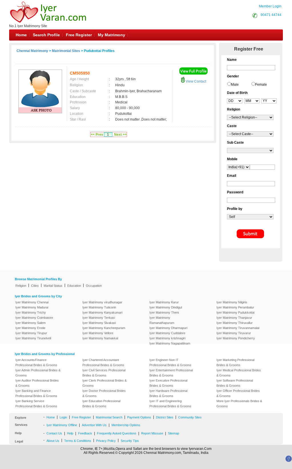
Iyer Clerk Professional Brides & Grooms (104, 383)
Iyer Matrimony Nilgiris (231, 302)
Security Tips (130, 440)
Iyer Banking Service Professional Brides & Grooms (36, 403)
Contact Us (54, 433)
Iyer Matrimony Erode (30, 328)
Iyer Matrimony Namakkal (100, 338)
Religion (20, 285)
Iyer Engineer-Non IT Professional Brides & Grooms (170, 362)
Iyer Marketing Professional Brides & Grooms (235, 362)
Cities (35, 285)
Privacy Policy (106, 440)
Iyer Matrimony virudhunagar (102, 302)
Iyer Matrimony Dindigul (165, 307)
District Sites (164, 417)
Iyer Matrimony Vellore (97, 333)
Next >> (120, 135)
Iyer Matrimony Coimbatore (34, 317)
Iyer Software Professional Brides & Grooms (234, 383)
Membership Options (125, 425)
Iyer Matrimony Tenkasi (98, 317)
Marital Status (53, 285)
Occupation (94, 285)
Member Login (270, 6)
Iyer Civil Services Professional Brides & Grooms (103, 372)
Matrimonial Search (109, 417)
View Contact (195, 81)
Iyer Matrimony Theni (164, 312)
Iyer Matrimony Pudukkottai (235, 312)
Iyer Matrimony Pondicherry (235, 338)
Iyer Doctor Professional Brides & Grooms (104, 393)
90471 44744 (271, 15)
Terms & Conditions (77, 440)
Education (74, 285)
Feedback (85, 433)
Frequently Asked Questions (116, 433)
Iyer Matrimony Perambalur (235, 307)
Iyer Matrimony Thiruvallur (234, 322)
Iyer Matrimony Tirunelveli (33, 338)
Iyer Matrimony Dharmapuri (168, 328)
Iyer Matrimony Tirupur (31, 333)
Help (70, 433)
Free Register (79, 35)
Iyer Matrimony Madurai (31, 307)
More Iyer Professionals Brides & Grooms (239, 403)
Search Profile (46, 35)
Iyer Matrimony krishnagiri (167, 338)
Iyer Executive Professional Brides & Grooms (168, 383)
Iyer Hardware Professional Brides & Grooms (168, 393)
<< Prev (97, 135)
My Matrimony (111, 35)
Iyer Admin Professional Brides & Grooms (37, 372)
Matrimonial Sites (66, 51)
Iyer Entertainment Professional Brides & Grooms (171, 372)
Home (21, 35)
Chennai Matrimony (32, 51)
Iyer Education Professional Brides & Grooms (101, 403)
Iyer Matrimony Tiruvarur (233, 333)
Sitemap (173, 433)
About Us (52, 440)
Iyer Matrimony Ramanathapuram (161, 320)
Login (63, 417)
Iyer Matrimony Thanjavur (234, 317)
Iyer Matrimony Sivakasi (99, 322)
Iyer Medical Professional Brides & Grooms (238, 372)
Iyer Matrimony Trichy (30, 312)
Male (235, 85)
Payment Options (139, 417)
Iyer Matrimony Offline (61, 425)
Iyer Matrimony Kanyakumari (102, 312)
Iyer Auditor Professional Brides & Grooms (37, 383)
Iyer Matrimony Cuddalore (167, 333)
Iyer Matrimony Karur (164, 302)
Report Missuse (152, 433)
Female (261, 85)
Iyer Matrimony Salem (30, 322)
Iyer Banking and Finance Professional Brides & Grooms (36, 393)
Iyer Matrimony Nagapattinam (169, 343)
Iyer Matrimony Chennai (31, 302)
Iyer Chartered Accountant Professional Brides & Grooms (103, 362)
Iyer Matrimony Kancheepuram (103, 328)
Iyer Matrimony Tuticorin (99, 307)
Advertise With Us (94, 425)
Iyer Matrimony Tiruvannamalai (237, 328)
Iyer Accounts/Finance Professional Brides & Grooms (36, 362)
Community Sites (190, 417)
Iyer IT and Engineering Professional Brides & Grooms (170, 403)
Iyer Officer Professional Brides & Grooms (238, 393)
